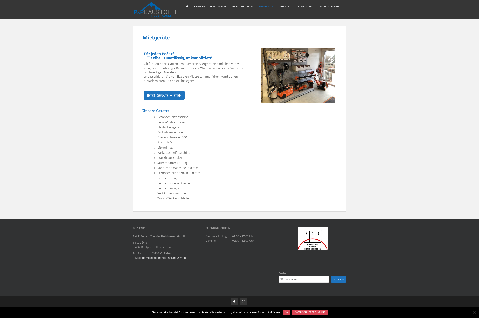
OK (286, 312)
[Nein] (474, 312)
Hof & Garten (218, 6)
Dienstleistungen (243, 6)
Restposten (305, 6)
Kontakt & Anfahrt (329, 6)
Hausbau (199, 6)
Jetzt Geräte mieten (164, 95)
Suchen (283, 273)
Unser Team (285, 6)
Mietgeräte (266, 6)
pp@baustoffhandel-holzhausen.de (164, 257)
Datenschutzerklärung (310, 312)
